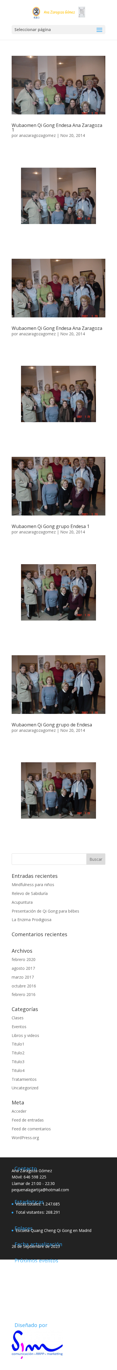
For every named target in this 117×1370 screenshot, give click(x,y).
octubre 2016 (24, 986)
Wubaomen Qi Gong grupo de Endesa (52, 725)
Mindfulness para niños (33, 884)
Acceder (19, 1111)
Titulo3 (18, 1061)
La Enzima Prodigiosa (31, 919)
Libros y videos (25, 1035)
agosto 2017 (23, 968)
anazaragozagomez (37, 135)
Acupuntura (22, 902)
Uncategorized (25, 1087)
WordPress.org (25, 1137)
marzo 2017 (23, 977)
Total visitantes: (31, 1212)
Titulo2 (18, 1052)
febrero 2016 (23, 994)
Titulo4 (18, 1070)
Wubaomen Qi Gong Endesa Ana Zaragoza (57, 328)
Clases (18, 1017)
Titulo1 (18, 1044)
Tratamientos (24, 1079)
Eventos (19, 1026)
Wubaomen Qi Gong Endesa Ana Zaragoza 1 (57, 127)
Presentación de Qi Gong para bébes (45, 911)
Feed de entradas (28, 1120)
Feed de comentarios (31, 1128)
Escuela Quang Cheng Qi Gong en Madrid (53, 1230)
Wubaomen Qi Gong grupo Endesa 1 (50, 526)
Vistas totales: (29, 1204)
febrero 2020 (23, 959)
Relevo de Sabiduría (30, 893)
